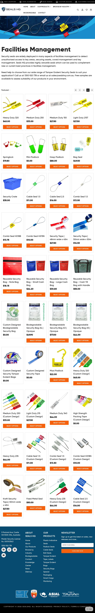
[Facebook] (3, 549)
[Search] (77, 10)
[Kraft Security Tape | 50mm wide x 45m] (12, 486)
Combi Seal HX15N (35, 236)
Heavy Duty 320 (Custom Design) (81, 372)
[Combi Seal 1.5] (82, 184)
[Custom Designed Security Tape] (35, 357)
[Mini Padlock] (35, 144)
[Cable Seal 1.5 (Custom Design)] (35, 443)
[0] (91, 10)
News (27, 569)
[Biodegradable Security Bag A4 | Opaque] (35, 312)
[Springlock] (12, 144)
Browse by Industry (61, 7)
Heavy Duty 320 (11, 117)
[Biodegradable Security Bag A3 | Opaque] (59, 312)
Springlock (8, 157)
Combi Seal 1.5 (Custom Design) (58, 458)
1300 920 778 (6, 546)
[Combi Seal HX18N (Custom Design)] (82, 443)
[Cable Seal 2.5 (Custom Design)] (82, 486)
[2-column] (79, 90)
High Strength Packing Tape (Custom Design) (81, 416)
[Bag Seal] (82, 144)
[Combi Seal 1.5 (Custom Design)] (59, 443)
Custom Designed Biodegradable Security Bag (12, 327)
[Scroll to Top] (91, 603)
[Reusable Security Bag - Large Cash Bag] (59, 266)
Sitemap (28, 572)
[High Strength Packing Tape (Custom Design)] (82, 400)
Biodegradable (29, 13)
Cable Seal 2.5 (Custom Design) (81, 500)
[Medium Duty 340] (59, 400)
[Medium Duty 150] (59, 104)
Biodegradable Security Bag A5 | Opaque (81, 327)
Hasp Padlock (57, 157)
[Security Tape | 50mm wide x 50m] (82, 223)
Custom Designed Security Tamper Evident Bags (12, 373)
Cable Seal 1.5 (33, 196)
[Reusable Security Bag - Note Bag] (12, 266)
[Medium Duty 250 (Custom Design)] (12, 400)
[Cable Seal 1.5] (35, 184)
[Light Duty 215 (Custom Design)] (35, 400)
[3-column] (83, 90)
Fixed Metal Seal (34, 498)
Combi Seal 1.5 (80, 196)
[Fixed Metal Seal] (35, 486)
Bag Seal (77, 157)
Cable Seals (48, 550)
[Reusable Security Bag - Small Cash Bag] (35, 266)
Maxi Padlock (56, 370)
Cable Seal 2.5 (57, 196)
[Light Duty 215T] (82, 104)
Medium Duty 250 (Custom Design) (11, 415)
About (32, 7)
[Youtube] (3, 555)
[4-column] (88, 90)
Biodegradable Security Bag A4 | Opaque (34, 327)
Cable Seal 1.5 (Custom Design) (34, 458)
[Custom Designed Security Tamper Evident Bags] (12, 357)
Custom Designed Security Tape (35, 372)
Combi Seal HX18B (12, 236)
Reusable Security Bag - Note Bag (12, 280)
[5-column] (92, 90)
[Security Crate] (12, 184)
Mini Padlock (32, 157)
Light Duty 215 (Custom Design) (34, 415)
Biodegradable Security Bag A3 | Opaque (58, 327)
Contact (41, 13)
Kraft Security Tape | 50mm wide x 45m (12, 501)
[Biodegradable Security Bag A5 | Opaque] (82, 312)
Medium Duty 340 (58, 413)
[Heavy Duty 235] (12, 443)
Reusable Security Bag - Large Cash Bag (59, 282)
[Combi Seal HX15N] (35, 223)
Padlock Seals (49, 547)
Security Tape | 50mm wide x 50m (82, 238)
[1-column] (75, 90)
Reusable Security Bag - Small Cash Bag (35, 282)
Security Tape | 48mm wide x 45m (59, 238)
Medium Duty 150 (58, 117)
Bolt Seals (47, 553)
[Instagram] (9, 549)
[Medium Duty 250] (35, 104)
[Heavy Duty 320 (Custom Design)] (82, 357)
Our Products (43, 7)
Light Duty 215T (80, 117)
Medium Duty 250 (35, 117)
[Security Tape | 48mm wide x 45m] (59, 223)
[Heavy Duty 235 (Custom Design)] (59, 486)
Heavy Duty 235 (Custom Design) (58, 500)
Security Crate (10, 196)
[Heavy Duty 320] (12, 104)
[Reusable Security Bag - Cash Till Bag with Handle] (82, 266)
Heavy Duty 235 (10, 456)
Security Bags (48, 569)
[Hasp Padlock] (59, 144)
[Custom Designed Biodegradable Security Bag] (12, 312)
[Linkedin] (15, 549)
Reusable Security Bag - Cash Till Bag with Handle (82, 282)
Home (25, 7)
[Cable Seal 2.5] (59, 184)
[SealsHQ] (11, 9)
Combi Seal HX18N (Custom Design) (82, 458)
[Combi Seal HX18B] (12, 223)
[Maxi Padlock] (59, 357)
